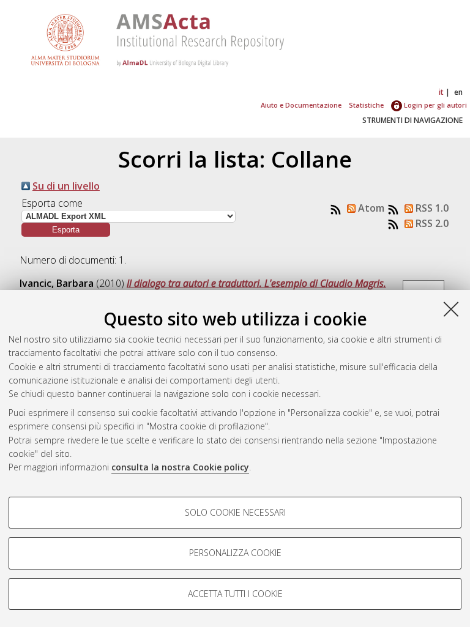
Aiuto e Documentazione (301, 104)
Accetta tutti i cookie (235, 593)
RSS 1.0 (431, 208)
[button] (65, 230)
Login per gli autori (434, 104)
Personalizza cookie (235, 552)
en (458, 92)
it (441, 92)
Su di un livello (66, 186)
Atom (370, 208)
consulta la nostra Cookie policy (180, 467)
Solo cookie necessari (235, 512)
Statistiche (366, 104)
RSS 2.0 (431, 223)
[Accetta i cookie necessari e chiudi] (451, 309)
